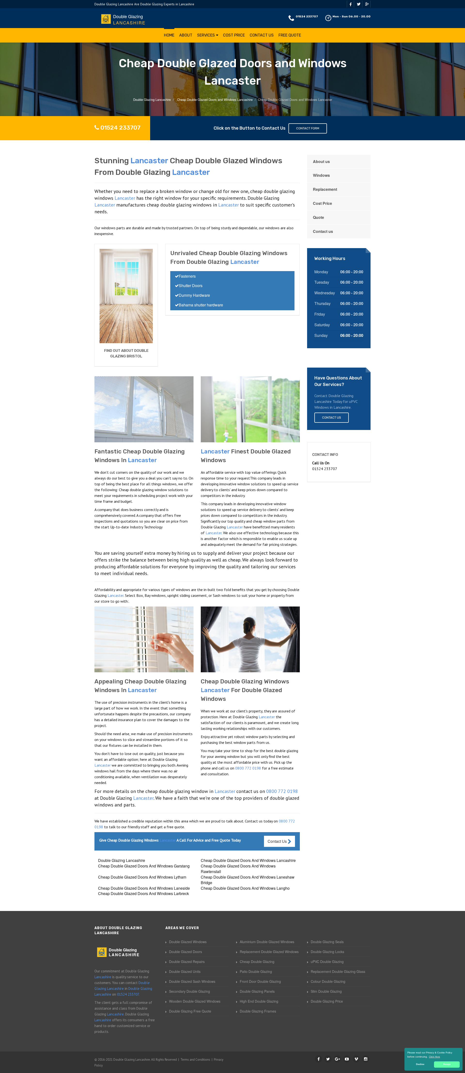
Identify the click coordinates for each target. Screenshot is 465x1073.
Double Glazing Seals (327, 941)
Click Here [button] (434, 1056)
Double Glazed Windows (188, 941)
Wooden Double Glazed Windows (194, 1001)
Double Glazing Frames (258, 1011)
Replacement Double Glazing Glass (338, 971)
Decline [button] (420, 1064)
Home (169, 35)
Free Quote (290, 35)
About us (321, 161)
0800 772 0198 (248, 768)
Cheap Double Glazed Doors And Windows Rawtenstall (238, 868)
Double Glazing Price (327, 1001)
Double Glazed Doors (185, 951)
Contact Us (262, 35)
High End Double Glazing (259, 1001)
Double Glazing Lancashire (121, 860)
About (185, 35)
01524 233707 (307, 16)
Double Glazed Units (185, 971)
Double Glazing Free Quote (190, 1011)
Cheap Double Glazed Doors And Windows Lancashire (248, 860)
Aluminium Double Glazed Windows (267, 941)
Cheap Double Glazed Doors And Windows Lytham (142, 877)
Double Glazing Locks (327, 951)
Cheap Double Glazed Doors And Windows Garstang (144, 866)
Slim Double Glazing (326, 991)
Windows (321, 175)
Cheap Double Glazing (257, 961)
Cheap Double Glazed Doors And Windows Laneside (144, 888)
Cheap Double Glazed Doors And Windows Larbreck (143, 893)
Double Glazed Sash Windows (192, 981)
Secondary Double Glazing (189, 991)
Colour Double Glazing (328, 981)
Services (206, 35)
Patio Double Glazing (256, 971)
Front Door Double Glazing (260, 981)
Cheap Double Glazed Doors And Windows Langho (245, 888)
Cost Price (234, 35)
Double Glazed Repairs (187, 961)
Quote (318, 217)
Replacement (325, 189)
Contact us (323, 231)
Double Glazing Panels (257, 991)
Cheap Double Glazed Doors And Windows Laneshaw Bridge (247, 879)
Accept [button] (447, 1064)
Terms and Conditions (195, 1060)
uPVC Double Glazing (327, 961)
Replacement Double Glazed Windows (269, 951)
